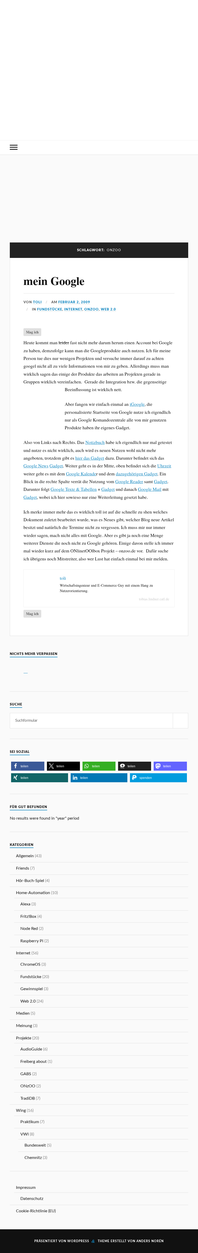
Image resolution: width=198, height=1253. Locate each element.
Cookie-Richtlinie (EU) (36, 1211)
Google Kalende (81, 473)
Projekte (23, 1038)
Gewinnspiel (31, 989)
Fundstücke (49, 309)
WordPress (78, 1241)
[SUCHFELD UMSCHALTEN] (184, 147)
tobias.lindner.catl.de (154, 598)
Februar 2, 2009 (74, 302)
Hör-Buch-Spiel (30, 881)
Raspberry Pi (31, 941)
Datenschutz (31, 1199)
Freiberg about (33, 1061)
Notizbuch (95, 442)
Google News (35, 465)
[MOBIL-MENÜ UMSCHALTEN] (14, 147)
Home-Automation (33, 893)
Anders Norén (150, 1241)
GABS (25, 1074)
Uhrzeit (164, 465)
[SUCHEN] (180, 720)
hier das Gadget (89, 458)
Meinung (24, 1026)
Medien (23, 1013)
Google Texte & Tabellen (74, 489)
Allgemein (25, 856)
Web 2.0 (108, 309)
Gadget (56, 465)
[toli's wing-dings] (99, 124)
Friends (22, 868)
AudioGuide (31, 1049)
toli (37, 302)
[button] (27, 766)
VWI (24, 1134)
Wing (21, 1110)
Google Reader (129, 481)
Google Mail (149, 489)
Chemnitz (33, 1158)
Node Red (29, 929)
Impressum (26, 1187)
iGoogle (137, 404)
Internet (73, 309)
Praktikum (29, 1122)
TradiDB (27, 1098)
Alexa (25, 904)
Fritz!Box (28, 916)
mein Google (54, 280)
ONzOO (91, 309)
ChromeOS (30, 964)
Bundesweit (35, 1145)
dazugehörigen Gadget (137, 473)
